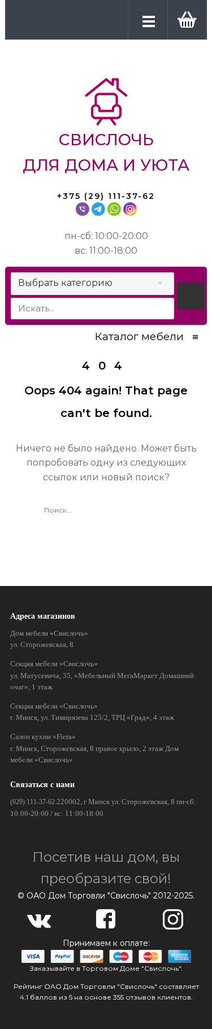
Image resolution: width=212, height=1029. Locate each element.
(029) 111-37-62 (32, 802)
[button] (185, 19)
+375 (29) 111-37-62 (106, 196)
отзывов (140, 997)
